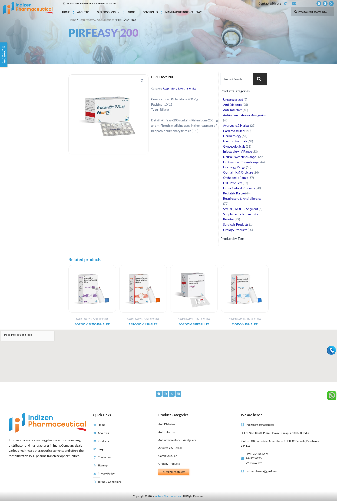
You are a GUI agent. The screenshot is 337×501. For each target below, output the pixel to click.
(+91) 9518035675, (257, 453)
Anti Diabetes (166, 424)
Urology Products (169, 463)
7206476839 (254, 462)
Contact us (150, 12)
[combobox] (312, 11)
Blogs (131, 12)
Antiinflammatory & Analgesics (177, 440)
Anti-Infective (166, 432)
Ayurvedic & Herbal (170, 447)
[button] (142, 81)
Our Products (106, 12)
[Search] (260, 79)
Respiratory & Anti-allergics (96, 20)
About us (83, 12)
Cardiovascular (167, 455)
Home (66, 12)
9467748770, (254, 458)
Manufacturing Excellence (183, 12)
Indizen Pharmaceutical (167, 496)
